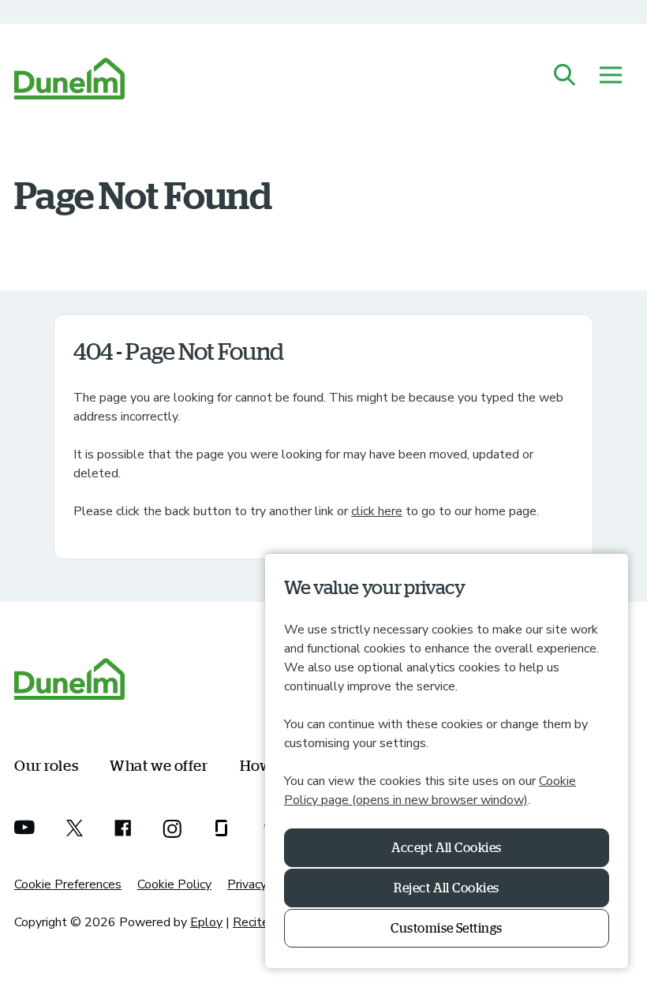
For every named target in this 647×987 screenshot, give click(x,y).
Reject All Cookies (446, 887)
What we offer (159, 765)
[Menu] (610, 76)
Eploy (206, 922)
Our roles (46, 765)
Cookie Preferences (68, 884)
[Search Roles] (564, 76)
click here (376, 511)
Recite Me (261, 922)
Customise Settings (447, 928)
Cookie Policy (174, 884)
